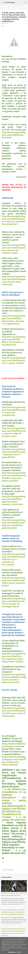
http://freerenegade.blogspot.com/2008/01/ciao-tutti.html (13, 135)
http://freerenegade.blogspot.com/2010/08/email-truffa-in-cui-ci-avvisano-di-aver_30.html (14, 559)
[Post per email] (3, 858)
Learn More (11, 952)
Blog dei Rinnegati (9, 2)
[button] (3, 26)
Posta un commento (8, 869)
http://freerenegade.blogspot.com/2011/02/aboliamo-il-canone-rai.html (13, 360)
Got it (19, 952)
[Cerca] (26, 2)
